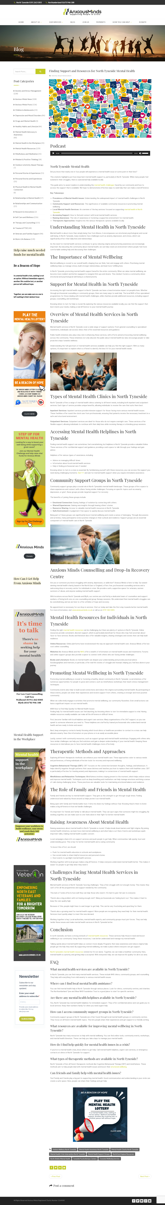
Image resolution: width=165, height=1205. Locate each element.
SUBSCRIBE (27, 1019)
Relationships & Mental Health (27, 198)
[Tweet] (55, 1167)
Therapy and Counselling (25, 223)
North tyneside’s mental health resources (66, 952)
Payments (100, 22)
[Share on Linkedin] (60, 1167)
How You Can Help (121, 22)
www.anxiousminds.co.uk (82, 610)
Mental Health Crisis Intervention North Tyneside (67, 1154)
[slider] (145, 153)
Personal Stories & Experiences (27, 173)
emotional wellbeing (119, 1067)
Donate (142, 22)
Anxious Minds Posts (23, 104)
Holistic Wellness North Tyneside (64, 1149)
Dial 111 (81, 473)
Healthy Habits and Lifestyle (26, 126)
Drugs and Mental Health (25, 121)
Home (21, 22)
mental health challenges (104, 185)
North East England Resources (123, 1154)
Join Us (85, 22)
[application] (100, 153)
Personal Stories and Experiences (28, 179)
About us (35, 22)
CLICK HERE (29, 414)
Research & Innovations (24, 212)
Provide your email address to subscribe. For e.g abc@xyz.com (28, 1009)
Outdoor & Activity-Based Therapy (29, 165)
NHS (82, 652)
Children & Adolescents (24, 110)
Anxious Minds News (23, 99)
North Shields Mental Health (60, 1159)
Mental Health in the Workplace (28, 143)
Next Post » (145, 1176)
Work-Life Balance (22, 239)
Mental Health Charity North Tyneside (124, 1149)
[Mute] (140, 153)
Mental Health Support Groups (99, 1154)
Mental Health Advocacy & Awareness (25, 133)
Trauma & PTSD (21, 228)
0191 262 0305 (108, 610)
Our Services (55, 22)
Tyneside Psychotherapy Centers (85, 1159)
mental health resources (73, 630)
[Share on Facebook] (51, 1167)
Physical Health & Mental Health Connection (27, 188)
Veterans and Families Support (27, 234)
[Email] (64, 1167)
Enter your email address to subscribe (29, 994)
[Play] (53, 153)
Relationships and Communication (28, 203)
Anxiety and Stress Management (28, 91)
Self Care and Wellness (24, 217)
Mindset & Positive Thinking (26, 159)
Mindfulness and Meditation (26, 154)
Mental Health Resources (61, 76)
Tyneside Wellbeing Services (110, 1159)
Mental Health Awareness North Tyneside (93, 1149)
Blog (73, 22)
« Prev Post (55, 1176)
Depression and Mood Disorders (28, 115)
